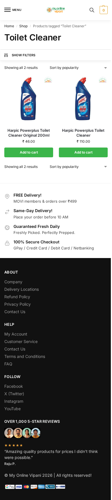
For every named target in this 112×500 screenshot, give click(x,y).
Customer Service (21, 341)
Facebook (13, 386)
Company (13, 281)
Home (9, 26)
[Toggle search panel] (92, 10)
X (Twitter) (14, 393)
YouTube (12, 408)
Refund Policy (17, 296)
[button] (103, 10)
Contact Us (14, 311)
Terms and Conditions (24, 356)
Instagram (13, 401)
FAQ (8, 363)
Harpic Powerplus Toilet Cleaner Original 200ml (28, 132)
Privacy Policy (17, 304)
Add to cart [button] (29, 152)
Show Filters (24, 55)
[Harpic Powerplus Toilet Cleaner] (83, 99)
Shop (23, 26)
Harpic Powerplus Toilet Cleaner (83, 132)
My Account (15, 334)
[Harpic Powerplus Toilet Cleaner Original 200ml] (28, 99)
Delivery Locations (21, 289)
